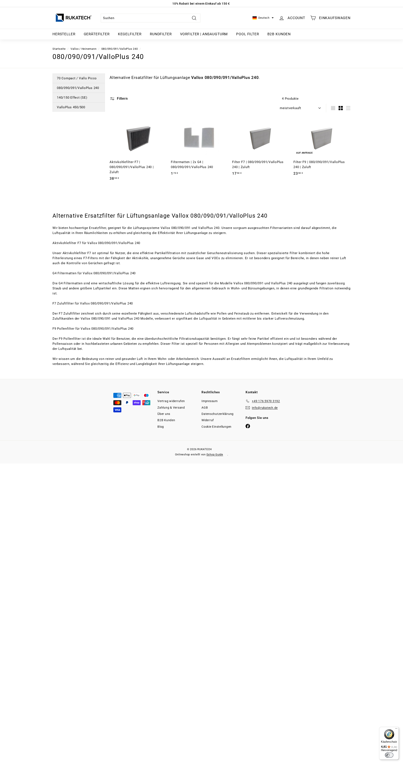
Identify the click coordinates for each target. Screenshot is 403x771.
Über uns (163, 414)
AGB (205, 407)
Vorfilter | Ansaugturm (204, 34)
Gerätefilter (97, 34)
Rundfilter (161, 34)
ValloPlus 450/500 (71, 107)
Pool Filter (247, 34)
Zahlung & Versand (171, 407)
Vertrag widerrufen (171, 401)
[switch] (389, 755)
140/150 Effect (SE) (72, 97)
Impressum (210, 401)
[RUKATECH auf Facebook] (248, 425)
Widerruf (208, 420)
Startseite (59, 48)
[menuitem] (64, 34)
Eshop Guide (215, 454)
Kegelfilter (129, 34)
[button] (263, 18)
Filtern (122, 99)
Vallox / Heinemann (84, 48)
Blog (160, 426)
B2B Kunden (279, 34)
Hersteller (63, 34)
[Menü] (396, 729)
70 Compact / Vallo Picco (77, 78)
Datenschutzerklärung (218, 414)
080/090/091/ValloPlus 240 (119, 48)
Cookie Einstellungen (217, 426)
